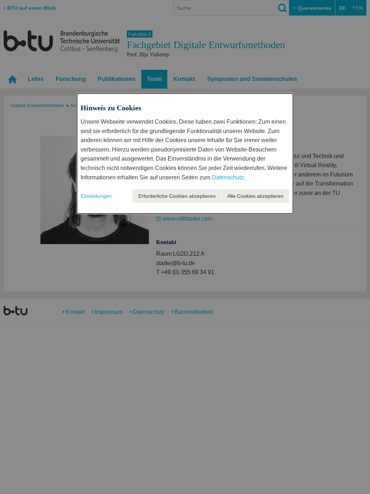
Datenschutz (228, 177)
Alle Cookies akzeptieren (255, 196)
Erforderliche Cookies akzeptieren (177, 196)
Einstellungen (96, 196)
